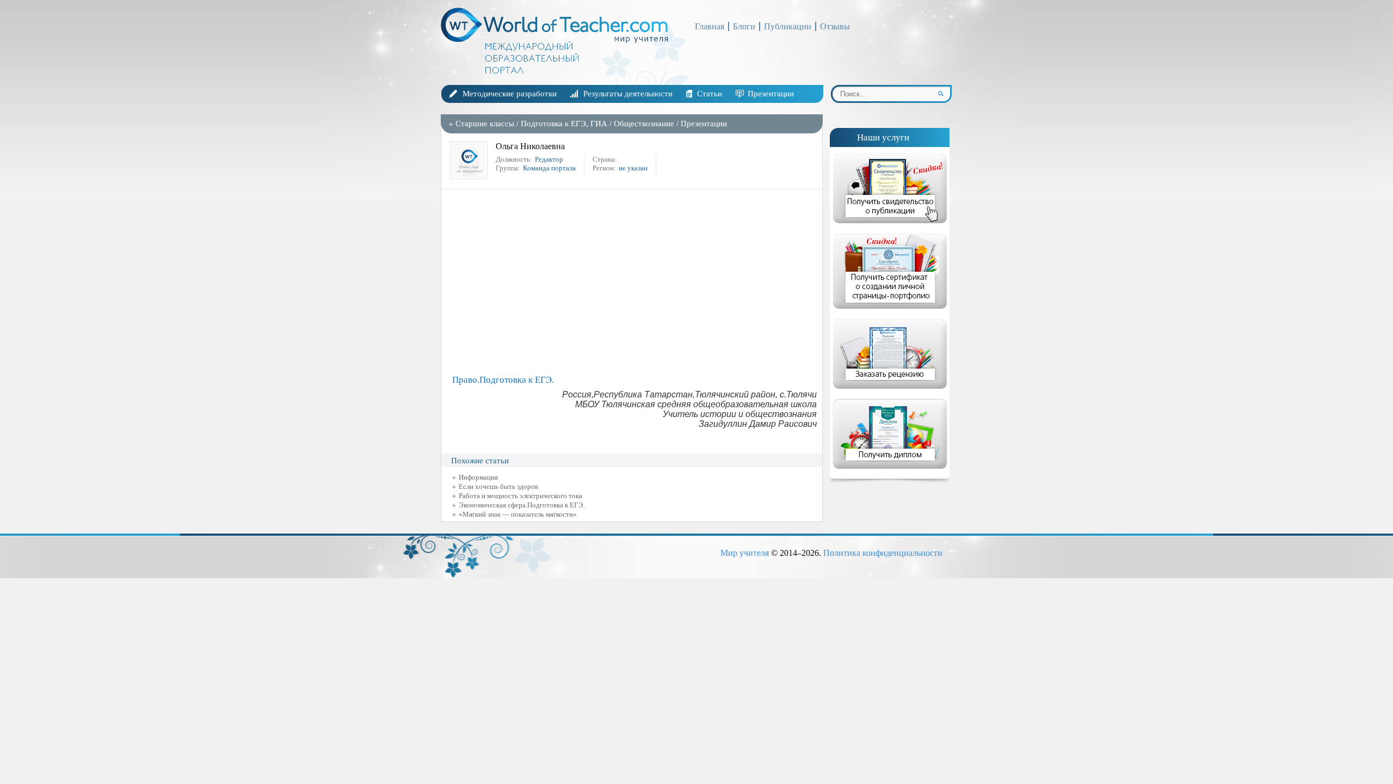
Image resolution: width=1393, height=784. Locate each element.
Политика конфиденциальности (882, 553)
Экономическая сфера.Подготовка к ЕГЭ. (522, 505)
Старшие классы (484, 123)
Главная (709, 26)
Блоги (744, 26)
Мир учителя (744, 553)
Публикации (787, 26)
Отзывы (835, 26)
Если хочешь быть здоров (498, 486)
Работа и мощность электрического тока (520, 496)
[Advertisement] (634, 282)
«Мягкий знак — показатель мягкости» (518, 514)
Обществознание (644, 123)
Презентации (771, 93)
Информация (478, 477)
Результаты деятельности (628, 93)
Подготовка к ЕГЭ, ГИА (564, 123)
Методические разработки (510, 93)
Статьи (709, 93)
